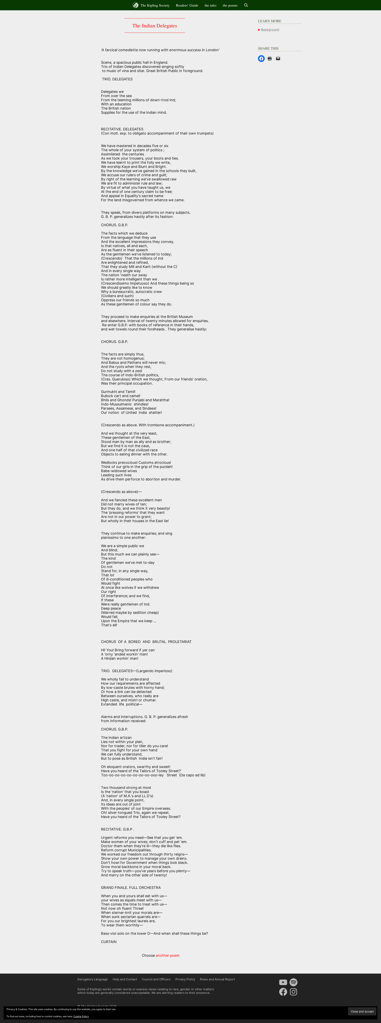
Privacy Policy (185, 979)
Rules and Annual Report (217, 979)
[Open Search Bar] (246, 5)
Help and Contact (125, 979)
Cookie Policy (81, 1016)
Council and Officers (156, 979)
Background (270, 30)
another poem (168, 955)
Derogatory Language (92, 979)
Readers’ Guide (187, 5)
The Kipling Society (155, 5)
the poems (230, 5)
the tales (210, 5)
